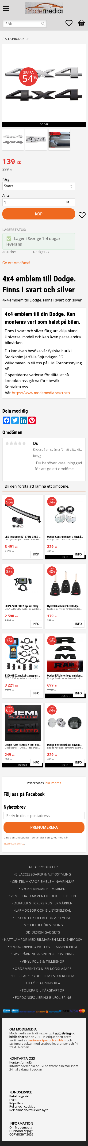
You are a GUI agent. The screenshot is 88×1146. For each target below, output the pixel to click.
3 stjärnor (15, 443)
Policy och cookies (22, 1106)
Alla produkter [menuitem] (43, 867)
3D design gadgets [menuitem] (43, 932)
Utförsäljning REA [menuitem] (43, 983)
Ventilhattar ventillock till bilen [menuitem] (43, 896)
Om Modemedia (20, 1127)
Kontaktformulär (21, 1062)
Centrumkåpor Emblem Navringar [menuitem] (43, 881)
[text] (44, 162)
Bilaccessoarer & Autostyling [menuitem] (43, 874)
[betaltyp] (44, 1011)
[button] (71, 23)
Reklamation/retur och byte (28, 1110)
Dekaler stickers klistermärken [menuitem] (43, 903)
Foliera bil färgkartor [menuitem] (43, 990)
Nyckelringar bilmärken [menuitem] (43, 888)
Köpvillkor (16, 1103)
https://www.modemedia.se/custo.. (41, 392)
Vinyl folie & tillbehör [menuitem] (43, 961)
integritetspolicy (14, 843)
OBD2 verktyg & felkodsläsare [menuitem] (43, 968)
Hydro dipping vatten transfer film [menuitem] (43, 946)
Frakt (12, 1100)
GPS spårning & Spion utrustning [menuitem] (43, 954)
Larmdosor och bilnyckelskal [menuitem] (43, 910)
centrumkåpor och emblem (47, 1040)
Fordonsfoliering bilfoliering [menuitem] (43, 997)
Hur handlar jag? (21, 1131)
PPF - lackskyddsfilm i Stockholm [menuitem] (43, 976)
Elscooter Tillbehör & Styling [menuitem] (43, 918)
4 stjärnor (20, 443)
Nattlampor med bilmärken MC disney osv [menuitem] (43, 939)
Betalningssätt (19, 1096)
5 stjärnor (24, 443)
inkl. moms (53, 783)
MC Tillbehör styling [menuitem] (43, 925)
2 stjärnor (11, 443)
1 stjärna (7, 443)
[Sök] (43, 23)
